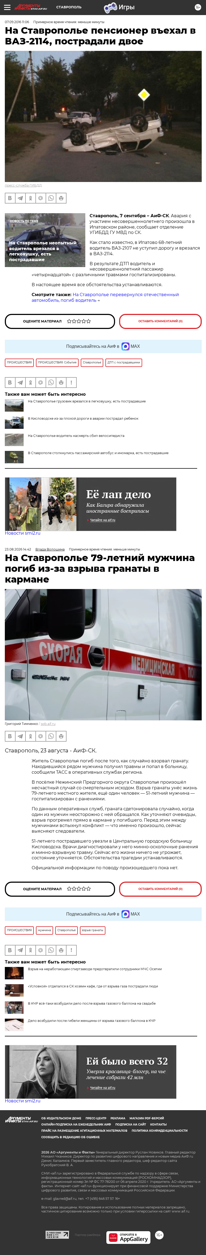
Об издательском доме (61, 1118)
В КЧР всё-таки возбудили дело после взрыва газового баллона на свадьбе (92, 1003)
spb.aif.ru (48, 724)
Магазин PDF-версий (147, 1118)
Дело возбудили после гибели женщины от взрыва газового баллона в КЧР (92, 1021)
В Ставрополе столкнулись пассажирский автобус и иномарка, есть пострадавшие (98, 453)
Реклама (118, 1118)
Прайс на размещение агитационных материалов (84, 1131)
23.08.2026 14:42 (18, 549)
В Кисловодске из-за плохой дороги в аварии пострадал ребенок (83, 418)
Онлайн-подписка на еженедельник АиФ (76, 1124)
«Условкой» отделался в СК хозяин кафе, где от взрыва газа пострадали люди (93, 986)
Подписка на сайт (130, 1124)
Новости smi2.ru (23, 533)
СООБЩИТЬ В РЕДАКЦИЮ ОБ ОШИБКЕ (70, 1137)
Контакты (158, 1124)
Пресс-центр (96, 1118)
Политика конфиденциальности (159, 1131)
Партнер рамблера (87, 1234)
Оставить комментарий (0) (160, 321)
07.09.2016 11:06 (17, 22)
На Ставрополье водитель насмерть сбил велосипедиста (76, 436)
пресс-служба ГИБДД (23, 185)
